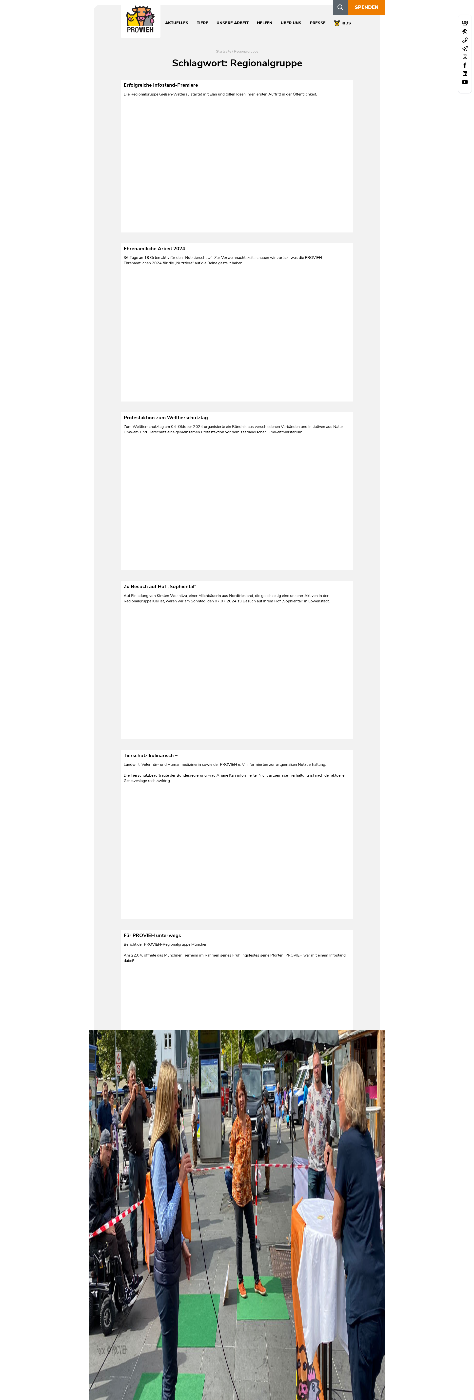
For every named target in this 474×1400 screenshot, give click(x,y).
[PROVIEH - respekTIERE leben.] (140, 30)
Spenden (366, 7)
